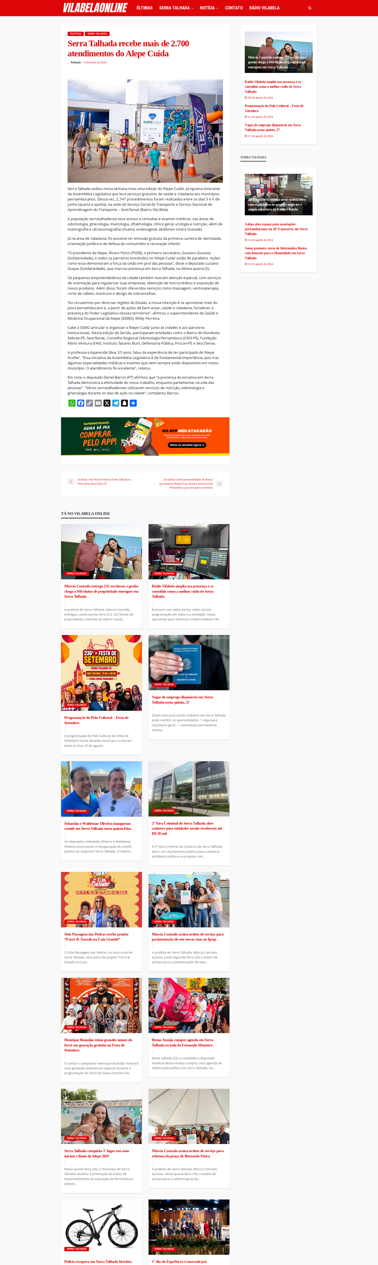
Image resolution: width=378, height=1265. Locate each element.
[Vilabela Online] (96, 8)
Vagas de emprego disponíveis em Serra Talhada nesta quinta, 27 (182, 699)
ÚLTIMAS (144, 7)
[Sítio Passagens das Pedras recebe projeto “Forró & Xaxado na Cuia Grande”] (101, 899)
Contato (234, 7)
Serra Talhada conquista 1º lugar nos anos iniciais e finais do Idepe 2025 (96, 1153)
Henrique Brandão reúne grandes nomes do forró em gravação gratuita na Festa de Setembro (98, 1045)
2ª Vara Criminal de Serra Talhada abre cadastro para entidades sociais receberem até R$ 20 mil (187, 828)
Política (75, 34)
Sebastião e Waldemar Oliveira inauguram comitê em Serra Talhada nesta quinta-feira (97, 826)
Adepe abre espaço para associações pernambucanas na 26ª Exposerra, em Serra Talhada (276, 229)
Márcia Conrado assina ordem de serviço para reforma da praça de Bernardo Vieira (188, 1153)
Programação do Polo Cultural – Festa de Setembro (96, 720)
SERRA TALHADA (174, 7)
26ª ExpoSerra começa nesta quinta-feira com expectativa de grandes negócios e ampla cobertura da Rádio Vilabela (277, 204)
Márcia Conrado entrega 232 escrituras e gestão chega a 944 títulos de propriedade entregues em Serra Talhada (101, 591)
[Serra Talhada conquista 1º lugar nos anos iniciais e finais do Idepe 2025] (101, 1116)
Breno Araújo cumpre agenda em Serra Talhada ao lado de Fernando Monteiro (182, 1042)
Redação (76, 62)
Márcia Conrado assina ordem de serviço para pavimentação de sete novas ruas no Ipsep (188, 936)
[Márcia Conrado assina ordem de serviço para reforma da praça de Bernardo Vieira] (189, 1116)
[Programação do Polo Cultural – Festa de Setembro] (101, 673)
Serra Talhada (97, 34)
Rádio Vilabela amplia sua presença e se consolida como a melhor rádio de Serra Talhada (183, 591)
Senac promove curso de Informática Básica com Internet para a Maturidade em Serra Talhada (276, 253)
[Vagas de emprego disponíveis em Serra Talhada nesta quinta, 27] (189, 662)
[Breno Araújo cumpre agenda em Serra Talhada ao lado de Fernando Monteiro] (189, 1005)
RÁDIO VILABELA (264, 7)
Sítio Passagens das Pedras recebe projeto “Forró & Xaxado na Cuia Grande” (96, 936)
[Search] (309, 8)
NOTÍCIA (207, 7)
